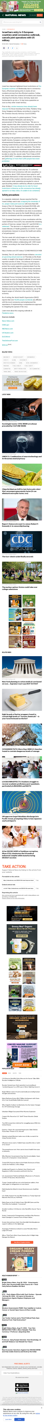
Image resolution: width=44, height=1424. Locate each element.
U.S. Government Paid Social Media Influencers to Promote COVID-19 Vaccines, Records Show (21, 1176)
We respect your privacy (22, 1377)
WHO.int (5, 345)
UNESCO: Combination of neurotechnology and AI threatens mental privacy (22, 457)
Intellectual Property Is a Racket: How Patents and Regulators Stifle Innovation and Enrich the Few (18, 1170)
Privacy (4, 1398)
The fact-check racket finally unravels (17, 557)
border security (15, 52)
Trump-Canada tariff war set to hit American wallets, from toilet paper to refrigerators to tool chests (20, 1183)
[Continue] (40, 1373)
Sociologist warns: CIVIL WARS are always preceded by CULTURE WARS (19, 425)
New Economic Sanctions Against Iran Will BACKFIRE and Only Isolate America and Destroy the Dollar (21, 1351)
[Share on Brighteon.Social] (4, 48)
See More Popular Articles (22, 1242)
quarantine (20, 55)
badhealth (8, 52)
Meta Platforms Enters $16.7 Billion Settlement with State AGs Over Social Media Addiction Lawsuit (20, 1099)
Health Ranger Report (9, 1275)
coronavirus (23, 52)
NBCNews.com (7, 329)
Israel (21, 53)
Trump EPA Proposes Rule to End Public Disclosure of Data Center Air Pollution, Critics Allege (21, 1163)
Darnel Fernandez (14, 44)
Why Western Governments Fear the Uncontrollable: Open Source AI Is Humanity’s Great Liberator (21, 1157)
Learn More (8, 1419)
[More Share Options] (17, 48)
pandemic (37, 53)
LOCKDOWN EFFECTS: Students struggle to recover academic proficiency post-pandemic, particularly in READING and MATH (21, 784)
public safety (13, 55)
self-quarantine (34, 368)
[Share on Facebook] (8, 48)
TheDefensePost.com (10, 341)
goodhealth (5, 53)
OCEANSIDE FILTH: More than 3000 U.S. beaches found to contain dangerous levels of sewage (22, 750)
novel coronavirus (29, 53)
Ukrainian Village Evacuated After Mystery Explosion (19, 1111)
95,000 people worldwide (23, 300)
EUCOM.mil (6, 337)
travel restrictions (19, 56)
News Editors (13, 521)
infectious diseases (14, 53)
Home (3, 29)
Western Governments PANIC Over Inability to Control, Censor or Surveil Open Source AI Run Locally (21, 1309)
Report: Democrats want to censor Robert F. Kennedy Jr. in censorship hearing (20, 525)
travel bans (11, 56)
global (34, 52)
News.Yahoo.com (8, 321)
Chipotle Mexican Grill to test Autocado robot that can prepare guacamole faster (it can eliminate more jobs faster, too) (21, 491)
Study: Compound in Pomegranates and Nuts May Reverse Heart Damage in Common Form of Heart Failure (20, 1216)
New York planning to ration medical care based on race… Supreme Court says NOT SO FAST (22, 683)
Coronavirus (11, 29)
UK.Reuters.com (7, 333)
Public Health (5, 55)
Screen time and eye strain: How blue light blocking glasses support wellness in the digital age (21, 1223)
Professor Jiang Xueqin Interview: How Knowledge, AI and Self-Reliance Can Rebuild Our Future (21, 1341)
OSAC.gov (5, 325)
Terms (9, 1398)
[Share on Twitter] (13, 48)
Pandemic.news (7, 313)
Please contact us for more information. (13, 898)
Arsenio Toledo (13, 421)
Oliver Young (13, 454)
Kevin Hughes (13, 486)
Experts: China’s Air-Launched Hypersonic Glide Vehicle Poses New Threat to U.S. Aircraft (20, 1130)
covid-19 (29, 52)
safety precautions (29, 55)
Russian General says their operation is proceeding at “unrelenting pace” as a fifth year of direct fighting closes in (21, 1086)
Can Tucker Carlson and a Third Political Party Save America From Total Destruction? (20, 1319)
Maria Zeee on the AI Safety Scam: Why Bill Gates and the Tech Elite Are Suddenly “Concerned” (20, 1203)
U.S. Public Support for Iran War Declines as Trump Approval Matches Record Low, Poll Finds (21, 1196)
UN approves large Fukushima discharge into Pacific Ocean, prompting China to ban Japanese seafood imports (22, 818)
